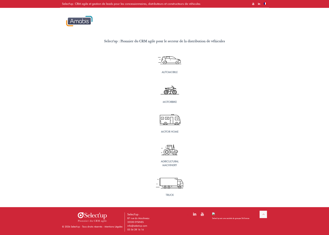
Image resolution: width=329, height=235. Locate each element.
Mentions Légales (114, 226)
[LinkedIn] (194, 215)
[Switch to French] (265, 4)
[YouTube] (202, 215)
